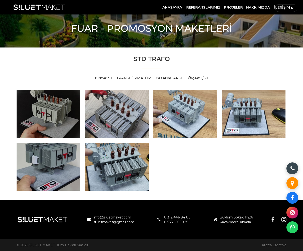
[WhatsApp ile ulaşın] (292, 227)
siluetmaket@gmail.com (114, 222)
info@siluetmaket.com (112, 217)
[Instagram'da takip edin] (292, 212)
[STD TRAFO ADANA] (48, 114)
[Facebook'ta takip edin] (292, 198)
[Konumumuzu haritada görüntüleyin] (292, 183)
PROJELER (233, 7)
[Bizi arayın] (292, 168)
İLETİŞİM (282, 7)
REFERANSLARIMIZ (203, 7)
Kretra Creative (274, 245)
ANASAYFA (172, 7)
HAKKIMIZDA (258, 7)
